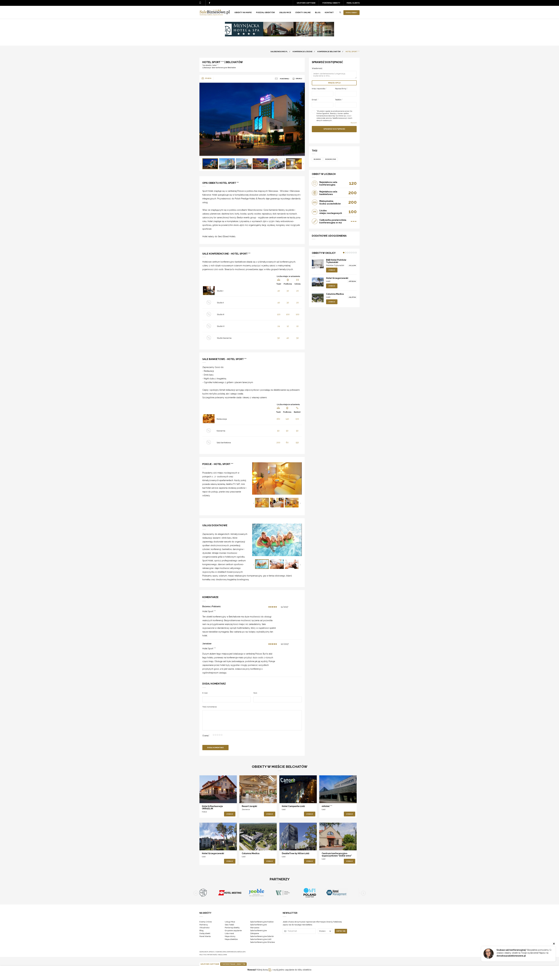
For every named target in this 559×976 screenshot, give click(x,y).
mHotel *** (327, 806)
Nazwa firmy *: (341, 89)
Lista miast (229, 933)
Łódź (328, 281)
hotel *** (215, 65)
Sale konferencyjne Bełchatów (224, 68)
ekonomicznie (330, 159)
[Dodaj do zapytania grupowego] (212, 798)
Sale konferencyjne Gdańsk (262, 936)
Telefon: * (339, 100)
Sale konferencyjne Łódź (260, 939)
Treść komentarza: (209, 707)
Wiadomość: (317, 68)
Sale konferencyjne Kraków (262, 922)
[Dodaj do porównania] (206, 798)
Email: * (315, 100)
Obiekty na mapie (243, 13)
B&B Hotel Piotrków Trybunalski (336, 261)
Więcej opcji (334, 83)
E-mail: (205, 693)
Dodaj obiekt (351, 12)
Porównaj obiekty (331, 3)
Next (303, 163)
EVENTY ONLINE (303, 13)
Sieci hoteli (229, 925)
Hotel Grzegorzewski (337, 278)
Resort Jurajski (249, 806)
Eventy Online (205, 922)
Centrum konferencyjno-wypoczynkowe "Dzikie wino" (337, 854)
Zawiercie (246, 809)
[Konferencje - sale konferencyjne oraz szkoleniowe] (214, 15)
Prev (200, 163)
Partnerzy (203, 925)
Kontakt (329, 13)
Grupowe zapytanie (306, 3)
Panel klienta (353, 3)
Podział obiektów (265, 13)
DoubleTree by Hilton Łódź (295, 853)
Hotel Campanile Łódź (293, 806)
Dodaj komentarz (215, 748)
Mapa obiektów (231, 939)
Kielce (204, 812)
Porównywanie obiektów (233, 964)
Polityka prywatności (208, 954)
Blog (317, 13)
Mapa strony (230, 936)
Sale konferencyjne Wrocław (262, 942)
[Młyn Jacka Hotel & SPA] (279, 36)
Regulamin (222, 954)
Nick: (255, 693)
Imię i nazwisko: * (319, 89)
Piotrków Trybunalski (335, 265)
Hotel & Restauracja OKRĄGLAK (212, 807)
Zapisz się (340, 931)
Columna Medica (335, 294)
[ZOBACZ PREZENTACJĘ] (218, 789)
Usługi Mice (230, 922)
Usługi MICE (285, 13)
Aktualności (204, 927)
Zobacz (331, 270)
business (317, 159)
